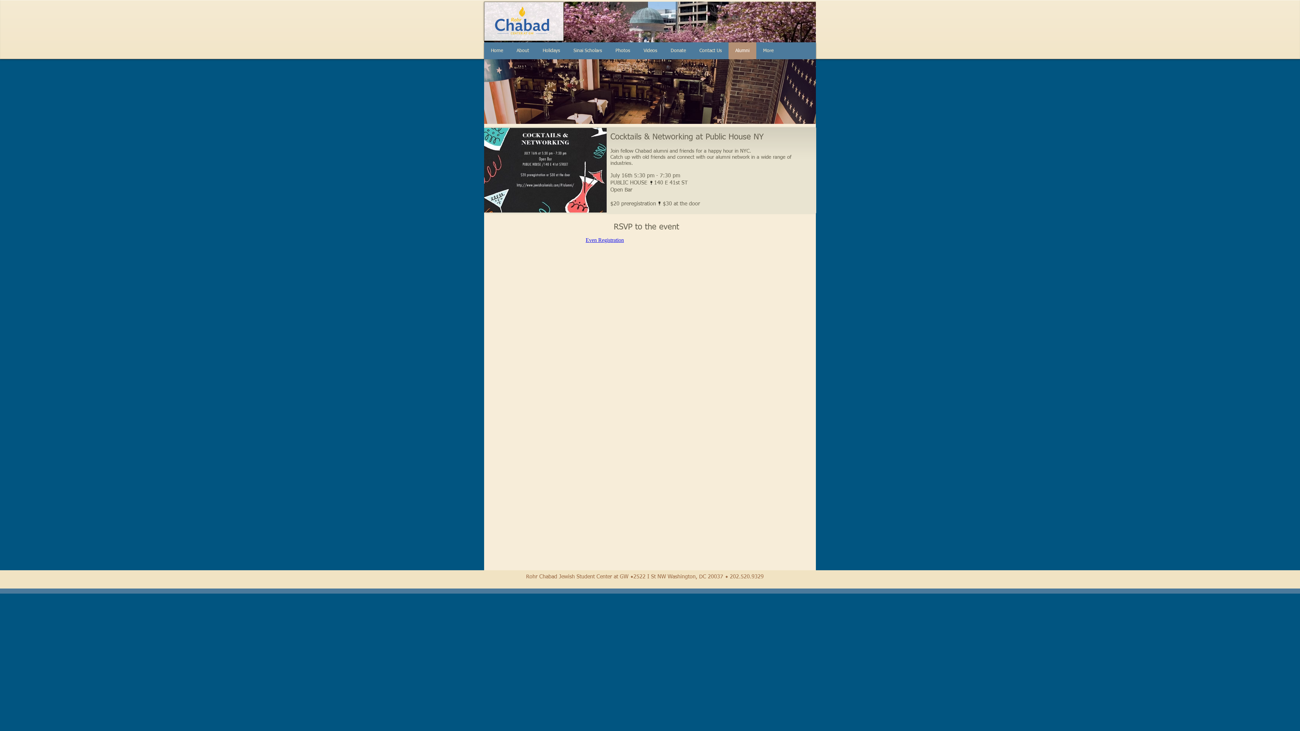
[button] (551, 50)
